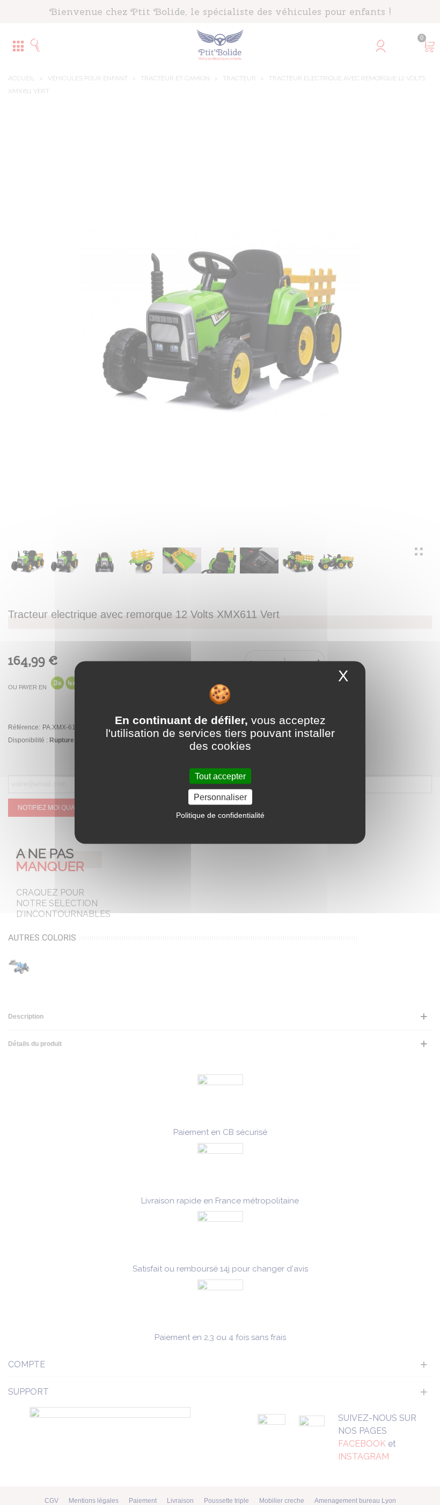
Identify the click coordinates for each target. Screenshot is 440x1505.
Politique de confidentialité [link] (220, 814)
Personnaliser (220, 796)
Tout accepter (220, 775)
